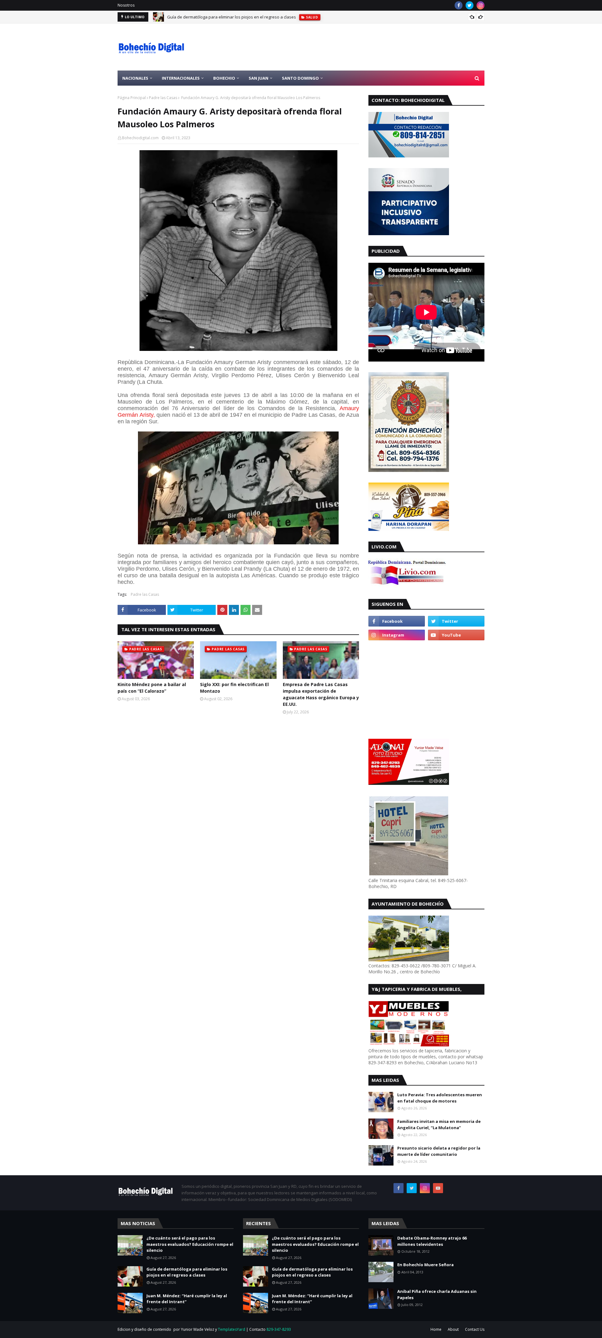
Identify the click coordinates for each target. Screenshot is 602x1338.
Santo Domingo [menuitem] (300, 78)
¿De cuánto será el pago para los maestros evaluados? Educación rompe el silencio (189, 1244)
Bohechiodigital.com (140, 137)
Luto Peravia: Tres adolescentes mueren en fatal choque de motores (439, 1098)
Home (435, 1329)
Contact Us (474, 1329)
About (453, 1329)
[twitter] (469, 5)
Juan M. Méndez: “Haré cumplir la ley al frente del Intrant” (221, 17)
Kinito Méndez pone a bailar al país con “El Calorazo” (152, 687)
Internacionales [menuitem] (181, 78)
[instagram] (480, 5)
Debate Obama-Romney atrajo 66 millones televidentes (432, 1241)
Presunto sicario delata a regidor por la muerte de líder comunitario (438, 1151)
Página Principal (132, 97)
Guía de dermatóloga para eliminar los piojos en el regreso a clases (186, 1272)
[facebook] (458, 5)
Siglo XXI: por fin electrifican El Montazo (234, 687)
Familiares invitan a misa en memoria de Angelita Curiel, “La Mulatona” (439, 1124)
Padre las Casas (163, 97)
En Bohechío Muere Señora (425, 1264)
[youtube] (456, 635)
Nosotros (126, 5)
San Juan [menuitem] (258, 78)
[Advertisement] (370, 47)
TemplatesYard (231, 1329)
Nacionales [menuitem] (135, 78)
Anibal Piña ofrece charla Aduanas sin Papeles (437, 1294)
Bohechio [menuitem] (224, 78)
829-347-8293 (279, 1329)
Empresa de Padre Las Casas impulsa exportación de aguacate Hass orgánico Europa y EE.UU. (321, 694)
